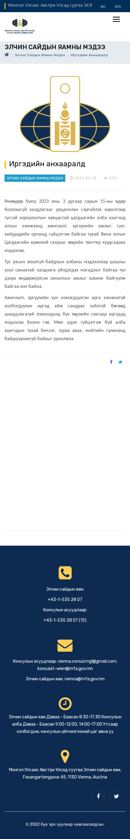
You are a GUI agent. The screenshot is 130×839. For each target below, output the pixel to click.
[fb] (98, 796)
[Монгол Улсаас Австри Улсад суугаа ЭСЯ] (20, 23)
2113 (113, 178)
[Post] (65, 114)
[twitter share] (120, 362)
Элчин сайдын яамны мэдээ (40, 55)
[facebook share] (111, 362)
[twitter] (116, 796)
